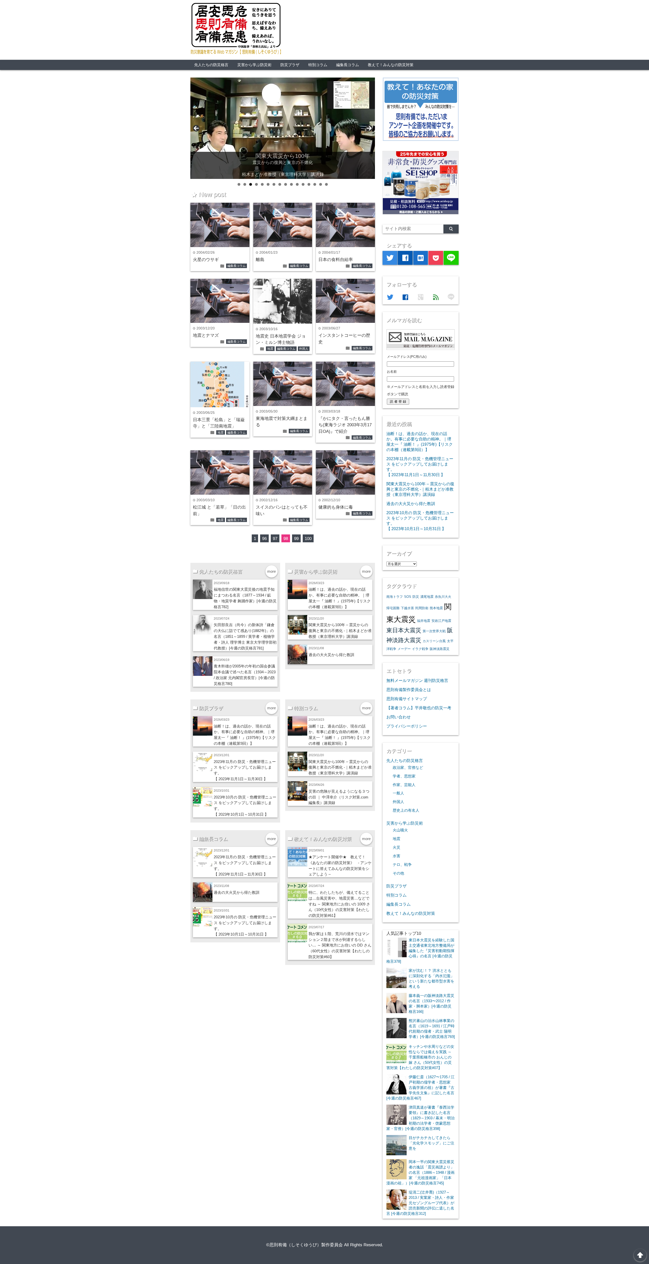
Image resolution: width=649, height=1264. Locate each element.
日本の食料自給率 (335, 259)
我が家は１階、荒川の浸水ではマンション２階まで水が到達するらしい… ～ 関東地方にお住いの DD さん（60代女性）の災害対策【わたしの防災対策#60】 (340, 945)
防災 (415, 597)
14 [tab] (314, 184)
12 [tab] (303, 184)
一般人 (398, 793)
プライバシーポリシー (406, 726)
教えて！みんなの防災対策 (390, 65)
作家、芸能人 (404, 785)
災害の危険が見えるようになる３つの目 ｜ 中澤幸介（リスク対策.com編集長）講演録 (339, 797)
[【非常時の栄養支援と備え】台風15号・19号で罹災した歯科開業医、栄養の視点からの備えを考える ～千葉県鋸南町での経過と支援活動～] (282, 128)
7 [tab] (274, 184)
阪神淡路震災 (439, 649)
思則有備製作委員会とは (408, 689)
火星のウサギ (206, 259)
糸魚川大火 (443, 597)
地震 (270, 348)
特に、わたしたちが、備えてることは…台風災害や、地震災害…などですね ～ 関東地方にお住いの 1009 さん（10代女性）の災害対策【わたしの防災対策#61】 (339, 904)
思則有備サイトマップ (406, 698)
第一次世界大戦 (434, 631)
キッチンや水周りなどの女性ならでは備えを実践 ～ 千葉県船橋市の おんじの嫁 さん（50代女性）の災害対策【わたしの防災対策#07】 (420, 1057)
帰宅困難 (393, 608)
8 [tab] (279, 184)
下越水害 (407, 608)
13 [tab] (309, 184)
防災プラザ (289, 65)
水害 (396, 856)
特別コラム (317, 65)
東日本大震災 (403, 630)
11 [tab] (297, 184)
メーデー (404, 649)
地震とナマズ (206, 335)
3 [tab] (250, 184)
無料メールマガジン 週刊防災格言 (417, 680)
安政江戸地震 (441, 621)
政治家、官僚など (408, 768)
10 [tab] (291, 184)
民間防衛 (421, 608)
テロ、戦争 (402, 865)
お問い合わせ (398, 717)
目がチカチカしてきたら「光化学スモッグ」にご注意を (431, 1143)
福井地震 (423, 621)
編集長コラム (347, 65)
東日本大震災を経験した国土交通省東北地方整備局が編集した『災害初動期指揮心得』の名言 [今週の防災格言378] (420, 950)
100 (308, 538)
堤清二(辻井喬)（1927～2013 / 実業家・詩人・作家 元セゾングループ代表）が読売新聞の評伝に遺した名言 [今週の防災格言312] (420, 1203)
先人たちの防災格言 (211, 65)
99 (296, 538)
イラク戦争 (420, 649)
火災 (396, 847)
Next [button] (369, 128)
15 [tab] (320, 184)
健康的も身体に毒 (335, 507)
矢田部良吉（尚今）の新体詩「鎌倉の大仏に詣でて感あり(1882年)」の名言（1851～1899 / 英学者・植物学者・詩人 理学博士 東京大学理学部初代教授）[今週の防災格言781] (245, 636)
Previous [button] (196, 128)
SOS (407, 597)
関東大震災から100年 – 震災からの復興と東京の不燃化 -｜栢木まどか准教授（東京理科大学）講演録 (340, 631)
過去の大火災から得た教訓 (331, 655)
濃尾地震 (427, 597)
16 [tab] (326, 184)
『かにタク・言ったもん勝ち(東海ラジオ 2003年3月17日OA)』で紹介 (345, 425)
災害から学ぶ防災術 (254, 65)
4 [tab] (256, 184)
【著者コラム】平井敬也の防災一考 (418, 707)
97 (275, 538)
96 (264, 538)
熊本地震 (436, 608)
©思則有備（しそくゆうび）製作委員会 (304, 1244)
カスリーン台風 (434, 641)
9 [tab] (285, 184)
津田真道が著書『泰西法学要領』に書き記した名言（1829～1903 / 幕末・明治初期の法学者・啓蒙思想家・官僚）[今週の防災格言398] (420, 1118)
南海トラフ (394, 597)
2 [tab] (244, 184)
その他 (398, 873)
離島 (260, 259)
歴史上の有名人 (406, 810)
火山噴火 (400, 830)
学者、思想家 (404, 776)
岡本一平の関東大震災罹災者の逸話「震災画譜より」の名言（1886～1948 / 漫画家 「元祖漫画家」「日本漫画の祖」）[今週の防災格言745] (420, 1172)
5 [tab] (262, 184)
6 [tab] (268, 184)
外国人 (303, 348)
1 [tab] (239, 184)
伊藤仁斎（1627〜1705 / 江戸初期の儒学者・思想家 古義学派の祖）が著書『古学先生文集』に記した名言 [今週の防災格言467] (420, 1087)
